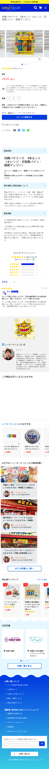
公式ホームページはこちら (17, 731)
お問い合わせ (24, 754)
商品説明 (7, 151)
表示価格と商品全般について (16, 186)
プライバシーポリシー (15, 722)
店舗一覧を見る (24, 666)
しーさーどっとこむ (14, 345)
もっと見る (43, 579)
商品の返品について (14, 703)
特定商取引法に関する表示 (17, 718)
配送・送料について (14, 698)
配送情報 (7, 213)
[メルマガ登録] (42, 743)
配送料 (10, 113)
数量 (3, 98)
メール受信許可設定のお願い (18, 685)
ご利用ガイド (12, 689)
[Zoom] (39, 59)
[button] (7, 68)
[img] (7, 288)
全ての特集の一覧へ (24, 568)
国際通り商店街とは (14, 713)
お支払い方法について (15, 694)
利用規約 (10, 727)
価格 (3, 74)
